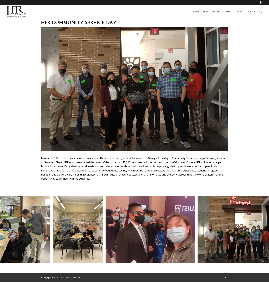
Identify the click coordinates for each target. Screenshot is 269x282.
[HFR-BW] (17, 11)
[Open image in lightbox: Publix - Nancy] (100, 260)
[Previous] (7, 229)
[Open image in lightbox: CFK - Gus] (47, 260)
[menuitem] (196, 11)
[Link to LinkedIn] (261, 2)
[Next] (262, 229)
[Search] (260, 11)
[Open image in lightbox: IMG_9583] (192, 260)
